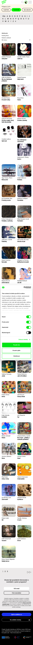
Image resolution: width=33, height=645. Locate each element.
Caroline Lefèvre (6, 139)
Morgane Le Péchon (23, 260)
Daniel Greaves (21, 77)
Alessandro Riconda (23, 239)
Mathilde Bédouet (22, 280)
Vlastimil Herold (21, 497)
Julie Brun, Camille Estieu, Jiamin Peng (7, 240)
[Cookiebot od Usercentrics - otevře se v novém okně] (23, 287)
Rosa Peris (20, 98)
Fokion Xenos (5, 394)
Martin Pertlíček (6, 260)
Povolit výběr (16, 350)
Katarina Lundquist (22, 198)
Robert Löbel (5, 518)
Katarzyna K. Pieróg (22, 157)
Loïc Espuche (21, 415)
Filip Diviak (5, 477)
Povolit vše (16, 345)
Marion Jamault (6, 436)
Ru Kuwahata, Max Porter (7, 198)
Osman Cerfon (21, 456)
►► (23, 572)
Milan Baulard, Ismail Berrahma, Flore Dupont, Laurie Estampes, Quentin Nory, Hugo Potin (24, 219)
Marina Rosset (6, 280)
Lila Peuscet (20, 394)
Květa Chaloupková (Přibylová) (7, 219)
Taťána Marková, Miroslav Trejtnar (22, 374)
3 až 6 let (6, 10)
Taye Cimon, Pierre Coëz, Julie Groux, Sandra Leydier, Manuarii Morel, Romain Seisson (8, 178)
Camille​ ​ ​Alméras (22, 518)
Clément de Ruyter (7, 118)
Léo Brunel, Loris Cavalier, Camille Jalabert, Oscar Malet (8, 498)
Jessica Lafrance (6, 456)
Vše (3, 16)
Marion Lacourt (21, 118)
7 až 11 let (16, 10)
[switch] (28, 322)
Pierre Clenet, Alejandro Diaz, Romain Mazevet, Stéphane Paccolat (8, 559)
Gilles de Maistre (6, 77)
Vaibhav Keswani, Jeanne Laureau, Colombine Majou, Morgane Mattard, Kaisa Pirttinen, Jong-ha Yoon (8, 374)
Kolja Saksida (5, 415)
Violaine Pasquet (6, 56)
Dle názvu (4, 40)
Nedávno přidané (6, 37)
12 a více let (27, 10)
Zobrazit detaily (23, 339)
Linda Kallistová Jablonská (21, 178)
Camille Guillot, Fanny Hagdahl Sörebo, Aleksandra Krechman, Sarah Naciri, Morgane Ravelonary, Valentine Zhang (23, 57)
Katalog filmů (5, 35)
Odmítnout (16, 356)
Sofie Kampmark (6, 538)
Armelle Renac (6, 98)
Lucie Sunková (21, 538)
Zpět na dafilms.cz (16, 614)
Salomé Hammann (22, 477)
